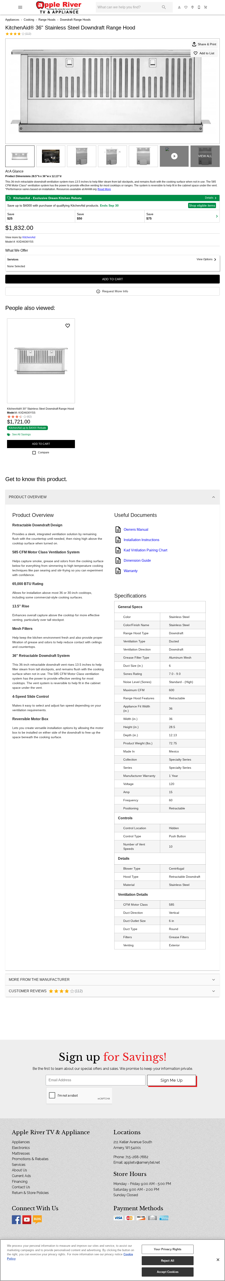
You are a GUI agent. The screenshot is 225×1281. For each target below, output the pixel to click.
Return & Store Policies (30, 1193)
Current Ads (21, 1176)
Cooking (29, 19)
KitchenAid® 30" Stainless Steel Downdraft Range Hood (40, 408)
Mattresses (21, 1153)
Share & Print (207, 44)
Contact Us (21, 1187)
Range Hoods (47, 19)
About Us (19, 1170)
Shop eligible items (202, 205)
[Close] (218, 1260)
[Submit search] (164, 7)
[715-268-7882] (199, 7)
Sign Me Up (172, 1080)
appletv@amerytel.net (142, 1162)
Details (209, 197)
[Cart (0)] (206, 7)
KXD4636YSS (24, 241)
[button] (20, 7)
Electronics (21, 1148)
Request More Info (115, 291)
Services (18, 1165)
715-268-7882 (136, 1157)
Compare (43, 452)
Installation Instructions (141, 540)
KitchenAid (28, 237)
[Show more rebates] (217, 216)
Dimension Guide (137, 560)
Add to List (207, 53)
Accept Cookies (167, 1272)
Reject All (167, 1260)
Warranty (131, 571)
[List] (186, 7)
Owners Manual (136, 529)
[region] (112, 1260)
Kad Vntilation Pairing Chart (145, 550)
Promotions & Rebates (30, 1159)
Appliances (12, 19)
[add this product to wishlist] (67, 325)
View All (205, 156)
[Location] (193, 7)
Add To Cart (112, 279)
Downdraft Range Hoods (75, 19)
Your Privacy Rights (167, 1249)
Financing (19, 1181)
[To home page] (59, 7)
